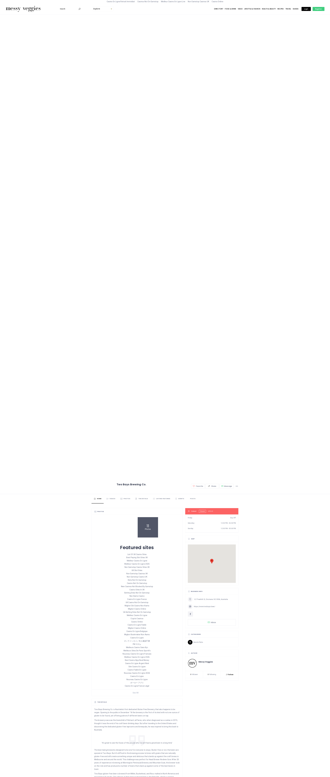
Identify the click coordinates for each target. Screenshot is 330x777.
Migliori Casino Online (137, 609)
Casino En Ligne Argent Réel (137, 663)
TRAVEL (288, 9)
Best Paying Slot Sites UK (137, 557)
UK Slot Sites (137, 570)
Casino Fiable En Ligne (137, 670)
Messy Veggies (206, 662)
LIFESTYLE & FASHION (252, 9)
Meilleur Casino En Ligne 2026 (137, 657)
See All (136, 693)
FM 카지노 (137, 644)
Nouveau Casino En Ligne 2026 (137, 673)
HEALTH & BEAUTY (269, 9)
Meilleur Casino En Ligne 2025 (137, 564)
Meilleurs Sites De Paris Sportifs (137, 651)
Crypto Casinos (137, 619)
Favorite (199, 486)
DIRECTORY (218, 9)
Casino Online (137, 622)
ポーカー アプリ (137, 683)
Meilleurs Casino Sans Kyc (137, 647)
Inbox (213, 622)
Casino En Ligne (137, 638)
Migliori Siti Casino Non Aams (137, 606)
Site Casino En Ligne (137, 667)
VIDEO (240, 9)
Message (228, 486)
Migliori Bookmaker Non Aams (137, 634)
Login (306, 9)
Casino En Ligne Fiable (137, 625)
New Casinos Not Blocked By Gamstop (137, 586)
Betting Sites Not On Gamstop (137, 593)
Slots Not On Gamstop (137, 580)
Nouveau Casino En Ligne (137, 679)
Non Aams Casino (137, 596)
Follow (230, 674)
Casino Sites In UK (137, 590)
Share (213, 486)
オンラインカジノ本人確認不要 (137, 641)
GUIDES (296, 9)
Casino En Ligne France (137, 599)
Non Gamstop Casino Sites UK (137, 567)
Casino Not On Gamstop (137, 583)
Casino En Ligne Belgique (137, 631)
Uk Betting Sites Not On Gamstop (137, 612)
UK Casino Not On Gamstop (137, 602)
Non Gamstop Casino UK (137, 577)
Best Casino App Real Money (137, 660)
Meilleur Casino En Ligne (137, 561)
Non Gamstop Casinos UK (137, 574)
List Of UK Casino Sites (137, 554)
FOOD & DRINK (230, 9)
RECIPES (281, 9)
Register (318, 9)
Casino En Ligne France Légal (137, 686)
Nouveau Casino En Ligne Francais (137, 654)
